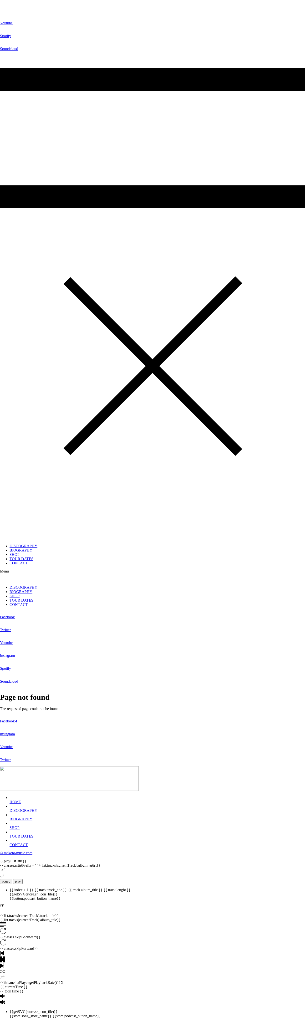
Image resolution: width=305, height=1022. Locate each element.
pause (6, 881)
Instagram (7, 656)
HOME (15, 802)
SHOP (15, 554)
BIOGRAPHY (21, 550)
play (18, 881)
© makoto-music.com (16, 853)
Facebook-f (8, 721)
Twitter (5, 630)
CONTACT (19, 563)
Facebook (7, 617)
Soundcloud (9, 49)
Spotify (5, 36)
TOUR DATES (21, 559)
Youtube (6, 23)
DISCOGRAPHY (23, 546)
